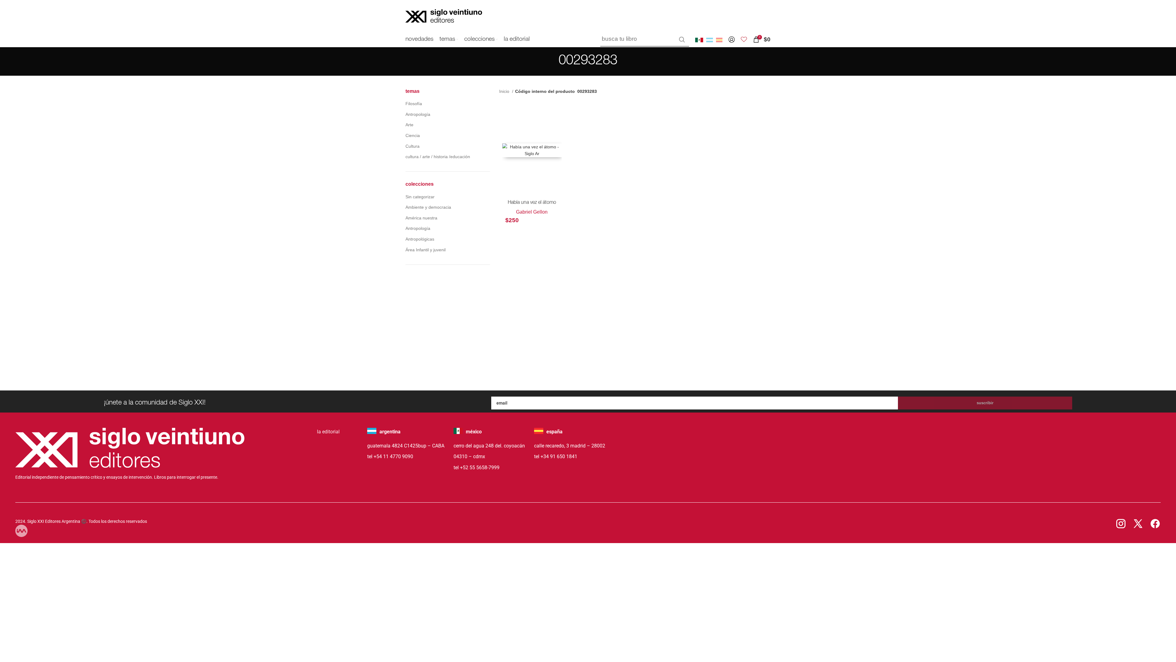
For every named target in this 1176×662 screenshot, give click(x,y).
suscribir (985, 403)
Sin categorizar (420, 196)
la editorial (328, 432)
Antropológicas (419, 239)
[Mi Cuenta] (732, 39)
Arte (409, 124)
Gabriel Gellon (532, 212)
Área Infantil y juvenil (425, 249)
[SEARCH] (682, 39)
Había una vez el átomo (532, 202)
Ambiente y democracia (428, 207)
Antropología (417, 114)
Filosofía (413, 103)
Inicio (505, 91)
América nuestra (421, 217)
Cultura (412, 146)
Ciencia (412, 135)
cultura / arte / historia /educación (437, 156)
